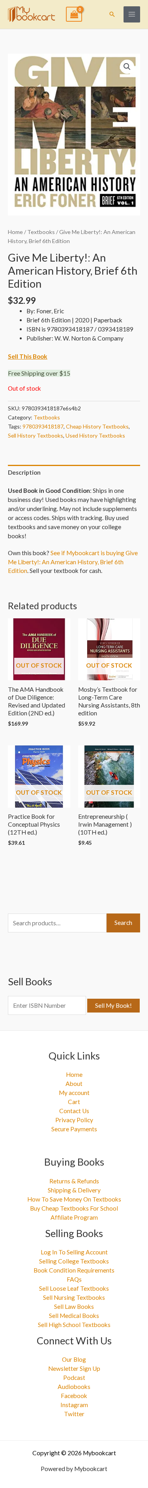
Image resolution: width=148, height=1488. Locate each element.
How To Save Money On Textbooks (74, 1199)
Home (15, 231)
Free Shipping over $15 (39, 373)
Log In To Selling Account (74, 1252)
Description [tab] (24, 472)
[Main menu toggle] (132, 14)
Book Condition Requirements (74, 1270)
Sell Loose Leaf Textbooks (74, 1288)
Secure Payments (74, 1128)
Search (123, 922)
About (74, 1083)
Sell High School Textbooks (74, 1324)
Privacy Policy (74, 1119)
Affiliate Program (74, 1217)
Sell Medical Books (74, 1315)
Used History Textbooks (95, 435)
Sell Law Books (74, 1306)
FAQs (74, 1279)
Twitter (74, 1413)
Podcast (74, 1377)
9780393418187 (43, 426)
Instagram (74, 1404)
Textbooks (41, 231)
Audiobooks (74, 1386)
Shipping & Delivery (74, 1190)
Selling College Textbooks (74, 1261)
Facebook (74, 1395)
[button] (112, 14)
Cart (74, 1101)
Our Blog (74, 1359)
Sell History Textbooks (35, 435)
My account (74, 1092)
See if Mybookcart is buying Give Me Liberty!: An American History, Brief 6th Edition (73, 562)
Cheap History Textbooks (97, 426)
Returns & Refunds (74, 1181)
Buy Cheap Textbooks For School (74, 1208)
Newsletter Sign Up (74, 1368)
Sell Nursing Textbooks (74, 1297)
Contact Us (74, 1110)
